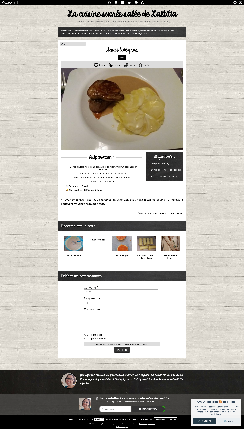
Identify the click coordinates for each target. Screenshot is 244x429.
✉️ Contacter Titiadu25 (166, 419)
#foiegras (162, 213)
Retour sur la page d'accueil (75, 44)
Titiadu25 (99, 419)
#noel (171, 213)
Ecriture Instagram (122, 427)
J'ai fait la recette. (95, 335)
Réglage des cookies (142, 419)
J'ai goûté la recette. (96, 338)
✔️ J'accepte (204, 421)
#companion (150, 213)
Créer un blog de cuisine (147, 424)
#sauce (179, 213)
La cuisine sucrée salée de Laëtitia (122, 14)
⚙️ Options (228, 421)
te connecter (120, 344)
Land (118, 419)
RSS (129, 419)
